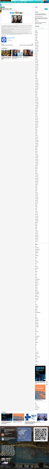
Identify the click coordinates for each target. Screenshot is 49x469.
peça (35, 328)
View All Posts (10, 40)
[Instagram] (15, 13)
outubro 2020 (36, 143)
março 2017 (36, 211)
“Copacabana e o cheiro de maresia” (39, 16)
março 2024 (36, 78)
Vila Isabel (36, 358)
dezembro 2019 (36, 159)
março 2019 (36, 173)
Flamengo (11, 449)
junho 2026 (36, 35)
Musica (35, 315)
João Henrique (36, 299)
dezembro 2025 (36, 45)
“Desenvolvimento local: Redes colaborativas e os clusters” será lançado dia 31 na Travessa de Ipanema (40, 14)
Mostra (36, 314)
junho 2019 (36, 168)
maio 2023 (36, 94)
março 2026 (36, 40)
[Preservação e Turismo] (28, 53)
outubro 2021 (36, 124)
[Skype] (19, 13)
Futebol (4, 450)
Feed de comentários (37, 407)
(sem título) (47, 382)
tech (8, 455)
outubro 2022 (36, 105)
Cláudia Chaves (36, 268)
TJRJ (10, 455)
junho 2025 (36, 54)
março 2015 (36, 241)
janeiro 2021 (36, 138)
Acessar (36, 404)
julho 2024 (36, 72)
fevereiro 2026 (36, 42)
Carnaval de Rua (3, 446)
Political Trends (36, 331)
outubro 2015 (36, 238)
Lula (8, 451)
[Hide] (0, 13)
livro (35, 301)
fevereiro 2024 (36, 80)
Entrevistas (36, 285)
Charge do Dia (38, 421)
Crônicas (36, 274)
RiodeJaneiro (8, 454)
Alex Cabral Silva (37, 247)
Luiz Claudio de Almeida (4, 10)
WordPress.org (36, 409)
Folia (13, 449)
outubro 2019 (36, 162)
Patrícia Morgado (37, 326)
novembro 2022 (36, 103)
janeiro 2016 (36, 233)
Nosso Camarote (37, 320)
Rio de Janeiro (4, 454)
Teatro (35, 350)
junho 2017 (36, 206)
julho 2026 (36, 34)
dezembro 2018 (36, 178)
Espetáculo (3, 449)
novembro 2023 (36, 84)
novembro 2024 (36, 65)
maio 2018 (36, 189)
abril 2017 (36, 209)
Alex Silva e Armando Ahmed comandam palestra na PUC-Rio (17, 57)
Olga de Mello (36, 323)
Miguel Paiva (38, 422)
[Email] (18, 13)
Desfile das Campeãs (37, 279)
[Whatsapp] (14, 13)
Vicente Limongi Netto (37, 356)
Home (1, 2)
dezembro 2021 (36, 121)
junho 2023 (36, 92)
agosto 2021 (36, 127)
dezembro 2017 (36, 197)
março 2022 (36, 116)
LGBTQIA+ (14, 450)
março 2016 (36, 230)
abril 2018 (36, 190)
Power (35, 334)
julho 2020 (36, 148)
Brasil (9, 445)
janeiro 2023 (36, 100)
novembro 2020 (36, 141)
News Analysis (36, 318)
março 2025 (36, 59)
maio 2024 (36, 75)
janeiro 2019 (36, 176)
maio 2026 (36, 37)
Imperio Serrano (7, 450)
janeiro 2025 (36, 62)
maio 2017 (36, 208)
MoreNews (27, 468)
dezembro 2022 (36, 102)
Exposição (6, 449)
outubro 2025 (36, 48)
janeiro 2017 (36, 214)
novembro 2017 (36, 198)
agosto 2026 (36, 32)
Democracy (36, 277)
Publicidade (25, 2)
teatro (7, 455)
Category (36, 258)
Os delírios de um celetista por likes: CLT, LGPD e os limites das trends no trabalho (40, 23)
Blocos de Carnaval (5, 445)
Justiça (11, 450)
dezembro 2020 (36, 140)
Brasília (11, 445)
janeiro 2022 (36, 119)
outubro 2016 (36, 219)
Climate (36, 269)
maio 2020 (36, 151)
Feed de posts (36, 406)
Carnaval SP (12, 446)
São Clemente (36, 342)
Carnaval (12, 2)
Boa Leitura (8, 2)
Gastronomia (36, 288)
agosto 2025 (36, 51)
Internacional (36, 298)
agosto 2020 (36, 146)
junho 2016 (36, 225)
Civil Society (36, 266)
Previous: (7, 44)
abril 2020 (36, 152)
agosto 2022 (36, 108)
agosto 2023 (36, 89)
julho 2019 (36, 167)
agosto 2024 (36, 70)
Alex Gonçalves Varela (37, 249)
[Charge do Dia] (42, 417)
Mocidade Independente (37, 312)
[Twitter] (11, 13)
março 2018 (36, 192)
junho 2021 (36, 130)
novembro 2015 (36, 236)
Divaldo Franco (36, 280)
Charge (36, 260)
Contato (18, 2)
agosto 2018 (36, 184)
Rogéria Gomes (36, 337)
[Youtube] (17, 13)
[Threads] (21, 13)
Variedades (36, 355)
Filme (8, 449)
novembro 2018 (36, 179)
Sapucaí (36, 344)
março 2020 (36, 154)
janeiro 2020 (36, 157)
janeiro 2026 (36, 43)
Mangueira (36, 309)
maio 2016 (36, 227)
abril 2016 (36, 228)
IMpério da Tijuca (37, 296)
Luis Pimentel (36, 306)
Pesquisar (36, 7)
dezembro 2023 (36, 83)
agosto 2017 (36, 203)
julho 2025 (36, 53)
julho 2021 (36, 129)
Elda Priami (36, 282)
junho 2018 (36, 187)
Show (35, 347)
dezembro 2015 (36, 235)
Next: (26, 44)
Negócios (36, 317)
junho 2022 (36, 111)
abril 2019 (36, 171)
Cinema (36, 263)
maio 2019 (36, 170)
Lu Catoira (36, 304)
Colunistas (15, 2)
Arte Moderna (3, 55)
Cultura (36, 276)
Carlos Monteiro (36, 255)
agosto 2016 (36, 222)
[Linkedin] (13, 13)
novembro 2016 (36, 217)
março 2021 (36, 135)
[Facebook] (10, 13)
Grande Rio (36, 295)
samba (11, 454)
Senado (2, 455)
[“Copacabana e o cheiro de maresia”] (40, 392)
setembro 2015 (36, 239)
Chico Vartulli (36, 261)
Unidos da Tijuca (36, 353)
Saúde (35, 345)
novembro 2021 (36, 122)
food (2, 450)
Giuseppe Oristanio (37, 293)
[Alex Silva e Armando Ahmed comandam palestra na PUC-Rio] (17, 53)
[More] (22, 13)
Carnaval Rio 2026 (8, 446)
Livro (5, 451)
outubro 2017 (36, 200)
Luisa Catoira (36, 307)
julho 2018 (36, 186)
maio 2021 (36, 132)
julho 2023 (36, 91)
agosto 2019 (36, 165)
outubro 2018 (36, 181)
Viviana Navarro (36, 361)
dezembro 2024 (36, 64)
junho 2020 (36, 149)
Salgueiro (36, 339)
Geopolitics (36, 290)
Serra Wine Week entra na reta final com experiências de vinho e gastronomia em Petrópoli (6, 58)
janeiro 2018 (36, 195)
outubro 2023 (36, 86)
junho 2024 (36, 73)
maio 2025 (36, 56)
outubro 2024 (36, 67)
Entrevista (21, 2)
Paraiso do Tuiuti (37, 325)
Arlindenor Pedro (37, 250)
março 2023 (36, 97)
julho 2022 (36, 110)
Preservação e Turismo (25, 57)
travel (12, 455)
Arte (2, 445)
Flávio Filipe (36, 287)
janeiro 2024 (36, 81)
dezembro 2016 (36, 216)
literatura (3, 451)
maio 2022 (36, 113)
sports (4, 455)
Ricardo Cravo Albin (37, 336)
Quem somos (4, 2)
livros (7, 451)
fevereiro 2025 (36, 61)
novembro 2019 (36, 160)
